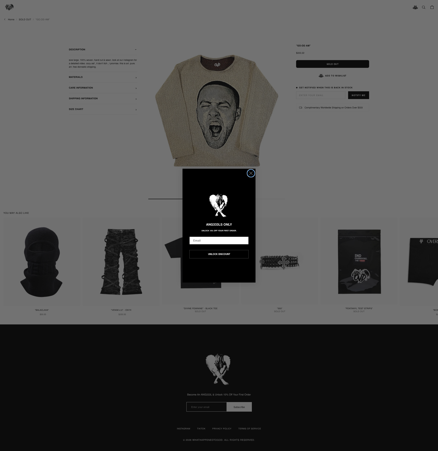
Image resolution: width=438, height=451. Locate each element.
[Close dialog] (251, 173)
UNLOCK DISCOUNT (219, 254)
